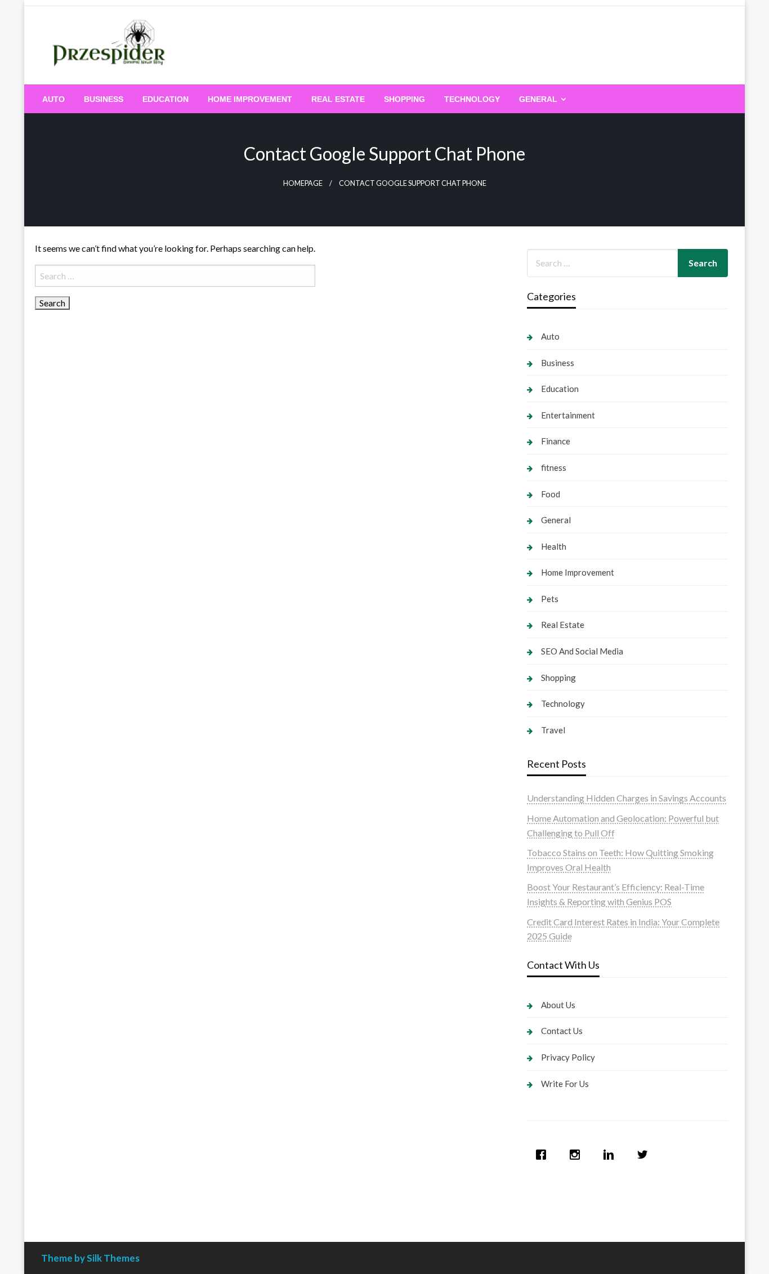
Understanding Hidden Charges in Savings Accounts (626, 797)
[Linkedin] (611, 1155)
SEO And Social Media (582, 651)
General (538, 99)
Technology (472, 99)
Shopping (404, 99)
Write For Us (565, 1084)
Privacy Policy (568, 1057)
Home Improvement (250, 99)
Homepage (303, 183)
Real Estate (338, 99)
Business (103, 99)
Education (165, 99)
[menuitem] (53, 99)
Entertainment (568, 415)
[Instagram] (577, 1155)
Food (550, 494)
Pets (549, 599)
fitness (553, 467)
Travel (553, 730)
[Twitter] (645, 1155)
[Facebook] (544, 1155)
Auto (53, 99)
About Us (558, 1005)
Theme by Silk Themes (90, 1258)
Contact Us (562, 1031)
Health (553, 546)
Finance (555, 441)
